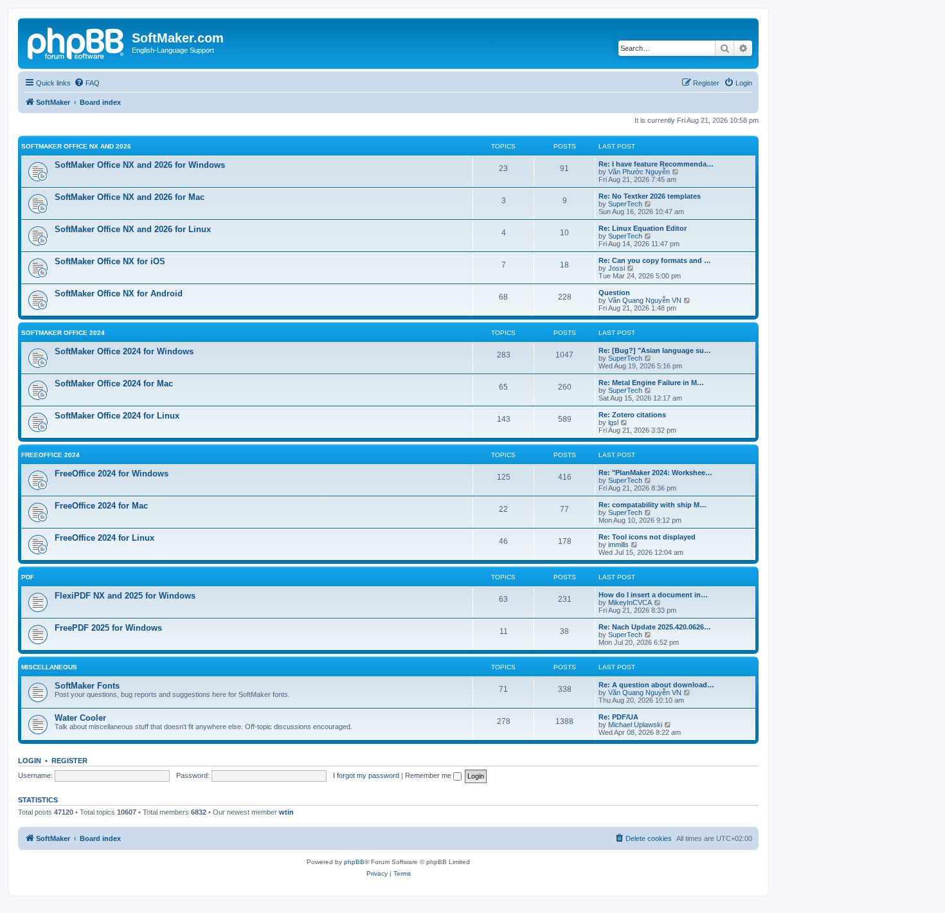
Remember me (429, 775)
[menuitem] (87, 83)
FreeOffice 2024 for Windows (111, 473)
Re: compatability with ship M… (652, 505)
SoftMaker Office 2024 (63, 332)
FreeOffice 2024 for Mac (101, 506)
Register (69, 760)
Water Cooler (80, 718)
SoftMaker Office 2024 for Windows (124, 351)
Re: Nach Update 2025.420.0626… (654, 627)
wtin (286, 812)
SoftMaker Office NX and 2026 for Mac (129, 197)
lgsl (613, 422)
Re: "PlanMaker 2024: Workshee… (655, 472)
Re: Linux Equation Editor (642, 228)
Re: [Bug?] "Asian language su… (654, 350)
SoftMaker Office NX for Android (119, 293)
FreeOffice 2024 (50, 454)
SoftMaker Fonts (87, 686)
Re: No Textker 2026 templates (649, 196)
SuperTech (625, 204)
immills (618, 544)
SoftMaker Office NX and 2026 (76, 146)
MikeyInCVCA (630, 602)
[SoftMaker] (76, 41)
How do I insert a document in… (653, 595)
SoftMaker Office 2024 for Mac (114, 383)
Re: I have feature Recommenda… (656, 164)
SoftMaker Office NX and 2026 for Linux (133, 229)
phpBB (354, 861)
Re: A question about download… (656, 685)
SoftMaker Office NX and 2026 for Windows (140, 165)
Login (29, 760)
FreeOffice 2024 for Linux (104, 538)
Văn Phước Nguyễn (639, 172)
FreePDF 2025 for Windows (108, 628)
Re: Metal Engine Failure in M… (651, 382)
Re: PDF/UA (618, 717)
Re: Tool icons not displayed (647, 537)
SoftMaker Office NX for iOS (110, 261)
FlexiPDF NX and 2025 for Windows (125, 596)
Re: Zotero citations (632, 415)
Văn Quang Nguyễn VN (644, 300)
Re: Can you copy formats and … (654, 260)
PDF (27, 577)
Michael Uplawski (635, 724)
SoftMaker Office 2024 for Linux (117, 415)
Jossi (616, 268)
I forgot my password (366, 775)
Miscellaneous (49, 667)
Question (614, 292)
